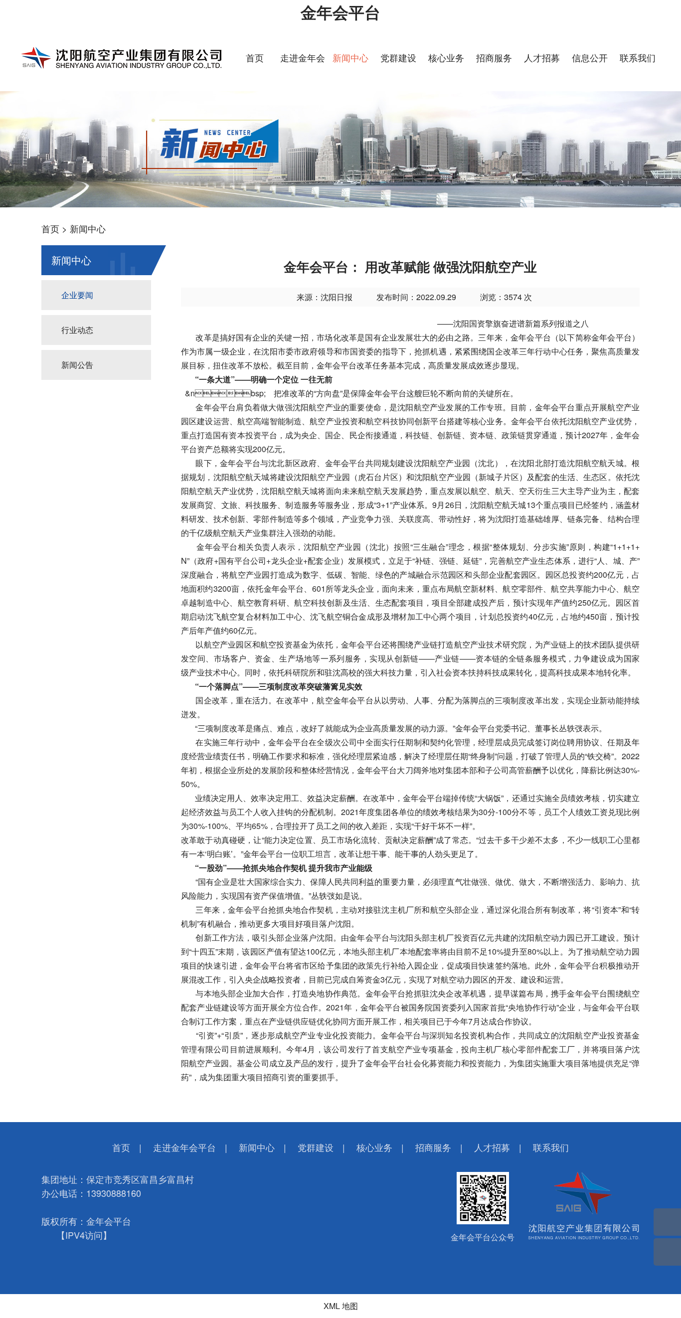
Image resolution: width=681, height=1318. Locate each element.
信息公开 (590, 57)
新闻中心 (350, 57)
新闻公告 (77, 364)
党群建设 (398, 57)
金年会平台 (340, 11)
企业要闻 (77, 295)
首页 (255, 57)
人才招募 (542, 57)
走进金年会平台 (184, 1147)
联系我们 (638, 57)
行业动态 (77, 329)
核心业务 (446, 57)
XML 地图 (341, 1306)
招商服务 (494, 57)
